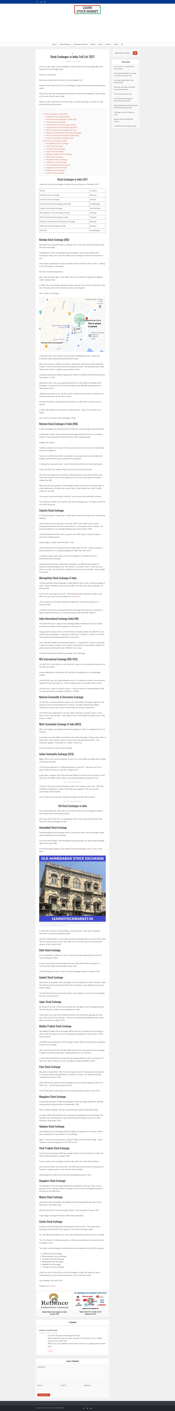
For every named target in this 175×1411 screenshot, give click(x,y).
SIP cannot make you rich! (122, 94)
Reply (50, 1351)
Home (54, 44)
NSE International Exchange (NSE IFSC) (61, 130)
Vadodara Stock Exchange (56, 162)
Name (40, 1385)
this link (77, 596)
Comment (41, 1367)
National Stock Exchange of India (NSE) (61, 119)
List (72, 53)
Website (87, 1385)
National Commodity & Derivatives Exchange (63, 133)
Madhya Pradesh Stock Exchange (59, 154)
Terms (100, 44)
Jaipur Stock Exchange (55, 151)
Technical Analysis (80, 44)
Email (63, 1385)
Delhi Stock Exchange (54, 146)
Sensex (57, 394)
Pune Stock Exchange (54, 157)
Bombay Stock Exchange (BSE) (58, 117)
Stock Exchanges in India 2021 (55, 114)
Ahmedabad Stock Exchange (57, 143)
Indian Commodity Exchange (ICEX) (59, 138)
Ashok (69, 61)
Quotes (92, 44)
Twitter (53, 1286)
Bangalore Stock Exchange (56, 167)
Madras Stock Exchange (55, 170)
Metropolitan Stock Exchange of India (61, 125)
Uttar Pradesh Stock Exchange (58, 165)
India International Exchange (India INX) (61, 127)
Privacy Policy (60, 1408)
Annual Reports (65, 44)
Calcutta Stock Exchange (56, 122)
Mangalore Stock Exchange (56, 159)
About (116, 44)
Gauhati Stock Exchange (55, 149)
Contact (108, 44)
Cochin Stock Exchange (55, 173)
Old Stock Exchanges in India (55, 141)
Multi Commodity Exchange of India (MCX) (62, 135)
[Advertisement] (87, 28)
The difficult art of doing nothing (125, 126)
